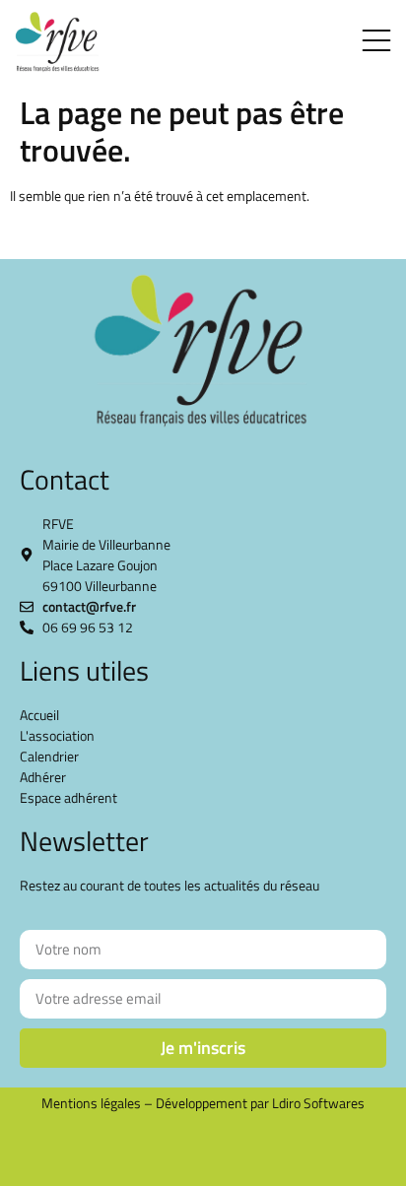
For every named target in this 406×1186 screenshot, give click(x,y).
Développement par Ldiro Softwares (260, 1102)
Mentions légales (91, 1102)
